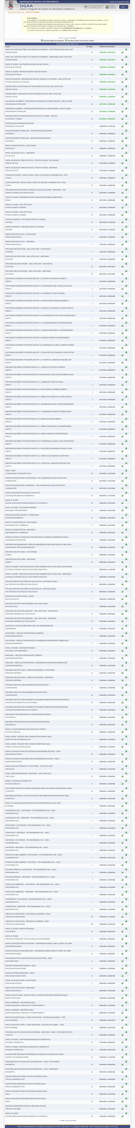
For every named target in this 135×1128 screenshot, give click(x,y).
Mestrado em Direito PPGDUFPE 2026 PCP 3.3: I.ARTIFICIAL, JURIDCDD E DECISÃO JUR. (37, 463)
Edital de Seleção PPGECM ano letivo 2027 (22, 493)
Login (123, 7)
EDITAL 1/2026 (10, 470)
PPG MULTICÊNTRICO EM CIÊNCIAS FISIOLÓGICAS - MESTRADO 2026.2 (30, 589)
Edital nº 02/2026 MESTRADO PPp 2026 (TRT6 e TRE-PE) (25, 729)
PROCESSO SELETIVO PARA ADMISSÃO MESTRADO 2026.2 (26, 692)
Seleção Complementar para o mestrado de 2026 (25, 1106)
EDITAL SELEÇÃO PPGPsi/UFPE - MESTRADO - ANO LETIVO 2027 (28, 773)
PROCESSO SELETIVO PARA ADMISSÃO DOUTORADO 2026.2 (27, 685)
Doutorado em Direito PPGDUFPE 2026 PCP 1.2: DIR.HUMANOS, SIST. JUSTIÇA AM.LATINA (38, 286)
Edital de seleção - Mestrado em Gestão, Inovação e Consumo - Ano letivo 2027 (38, 79)
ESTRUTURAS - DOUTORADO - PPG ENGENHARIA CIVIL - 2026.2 (28, 825)
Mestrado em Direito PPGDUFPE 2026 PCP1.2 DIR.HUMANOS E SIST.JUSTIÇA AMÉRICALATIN (39, 374)
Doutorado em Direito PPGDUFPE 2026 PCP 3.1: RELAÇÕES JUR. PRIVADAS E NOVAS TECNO (39, 352)
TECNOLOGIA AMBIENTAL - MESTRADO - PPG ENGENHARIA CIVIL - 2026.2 (31, 892)
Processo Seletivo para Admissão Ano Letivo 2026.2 (26, 603)
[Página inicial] (49, 7)
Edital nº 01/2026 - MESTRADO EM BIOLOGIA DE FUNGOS (26, 71)
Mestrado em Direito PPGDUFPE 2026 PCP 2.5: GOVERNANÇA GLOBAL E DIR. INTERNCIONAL (39, 441)
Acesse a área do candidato (67, 38)
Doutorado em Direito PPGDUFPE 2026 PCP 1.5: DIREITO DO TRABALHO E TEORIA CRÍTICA (39, 308)
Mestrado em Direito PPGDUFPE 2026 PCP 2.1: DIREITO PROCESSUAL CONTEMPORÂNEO (38, 426)
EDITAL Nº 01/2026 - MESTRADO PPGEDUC (20, 648)
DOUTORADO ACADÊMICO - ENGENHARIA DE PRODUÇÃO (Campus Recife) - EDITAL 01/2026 (38, 101)
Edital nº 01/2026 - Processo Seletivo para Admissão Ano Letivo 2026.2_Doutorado (38, 566)
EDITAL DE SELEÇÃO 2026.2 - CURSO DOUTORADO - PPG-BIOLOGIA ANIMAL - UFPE (35, 1017)
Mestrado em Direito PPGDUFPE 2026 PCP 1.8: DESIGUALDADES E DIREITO (33, 419)
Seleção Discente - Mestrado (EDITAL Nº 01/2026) (24, 227)
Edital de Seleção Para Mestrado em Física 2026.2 (25, 1098)
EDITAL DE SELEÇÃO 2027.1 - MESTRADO (20, 153)
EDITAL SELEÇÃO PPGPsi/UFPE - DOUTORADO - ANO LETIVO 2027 (29, 766)
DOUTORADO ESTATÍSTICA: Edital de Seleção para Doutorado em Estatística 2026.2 (38, 788)
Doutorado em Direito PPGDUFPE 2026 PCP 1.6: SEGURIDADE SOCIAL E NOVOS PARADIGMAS (40, 315)
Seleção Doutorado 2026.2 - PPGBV (19, 596)
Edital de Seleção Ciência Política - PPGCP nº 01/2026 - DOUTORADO (32, 160)
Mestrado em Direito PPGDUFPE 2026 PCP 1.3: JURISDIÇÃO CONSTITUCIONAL (34, 382)
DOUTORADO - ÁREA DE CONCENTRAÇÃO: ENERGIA (24, 633)
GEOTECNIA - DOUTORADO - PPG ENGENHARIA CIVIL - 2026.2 (27, 840)
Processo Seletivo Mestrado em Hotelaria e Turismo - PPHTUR (31, 116)
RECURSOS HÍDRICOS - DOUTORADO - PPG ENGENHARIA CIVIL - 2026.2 (30, 869)
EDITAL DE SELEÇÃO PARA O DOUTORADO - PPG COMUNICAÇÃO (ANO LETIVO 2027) (35, 478)
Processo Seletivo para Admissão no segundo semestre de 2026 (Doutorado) (37, 699)
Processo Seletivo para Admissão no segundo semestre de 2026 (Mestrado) (36, 707)
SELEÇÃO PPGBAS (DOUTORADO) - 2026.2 (20, 965)
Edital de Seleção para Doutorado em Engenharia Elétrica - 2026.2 (33, 751)
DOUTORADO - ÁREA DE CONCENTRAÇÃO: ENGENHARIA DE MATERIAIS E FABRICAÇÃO (37, 640)
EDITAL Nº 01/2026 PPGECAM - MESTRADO (20, 529)
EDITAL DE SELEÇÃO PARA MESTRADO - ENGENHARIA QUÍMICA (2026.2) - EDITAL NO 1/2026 (38, 951)
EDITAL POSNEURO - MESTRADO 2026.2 (19, 1010)
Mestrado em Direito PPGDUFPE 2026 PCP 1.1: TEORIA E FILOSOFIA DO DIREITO (35, 367)
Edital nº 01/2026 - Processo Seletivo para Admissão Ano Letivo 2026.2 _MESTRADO (38, 574)
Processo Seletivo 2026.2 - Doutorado (21, 552)
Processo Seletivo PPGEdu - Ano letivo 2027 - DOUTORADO (28, 264)
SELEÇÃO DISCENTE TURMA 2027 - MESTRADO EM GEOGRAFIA (28, 138)
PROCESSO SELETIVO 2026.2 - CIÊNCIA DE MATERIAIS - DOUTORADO (30, 670)
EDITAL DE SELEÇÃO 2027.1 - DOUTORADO (20, 145)
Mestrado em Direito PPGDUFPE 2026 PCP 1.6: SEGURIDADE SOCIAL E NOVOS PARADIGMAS (39, 404)
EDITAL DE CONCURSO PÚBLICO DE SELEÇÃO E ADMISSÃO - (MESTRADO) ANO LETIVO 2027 (38, 57)
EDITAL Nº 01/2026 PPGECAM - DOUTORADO (21, 522)
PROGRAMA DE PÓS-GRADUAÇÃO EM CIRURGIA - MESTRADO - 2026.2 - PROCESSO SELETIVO (39, 1032)
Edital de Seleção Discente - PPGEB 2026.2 (22, 515)
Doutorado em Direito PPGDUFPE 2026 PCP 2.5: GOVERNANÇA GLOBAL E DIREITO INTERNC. (40, 345)
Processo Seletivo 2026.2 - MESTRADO (20, 559)
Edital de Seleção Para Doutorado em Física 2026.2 (26, 1091)
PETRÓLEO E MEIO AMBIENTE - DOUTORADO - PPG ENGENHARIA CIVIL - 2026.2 (33, 855)
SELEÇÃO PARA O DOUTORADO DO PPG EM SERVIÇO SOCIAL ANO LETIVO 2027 (34, 86)
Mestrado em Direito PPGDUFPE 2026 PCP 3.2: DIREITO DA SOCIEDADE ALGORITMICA (37, 456)
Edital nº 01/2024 (11, 1113)
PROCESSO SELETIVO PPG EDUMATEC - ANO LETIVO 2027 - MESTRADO (30, 618)
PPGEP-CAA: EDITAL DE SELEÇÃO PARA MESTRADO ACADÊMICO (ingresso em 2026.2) (37, 537)
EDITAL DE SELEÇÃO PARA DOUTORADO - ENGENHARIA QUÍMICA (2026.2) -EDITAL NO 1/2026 (38, 943)
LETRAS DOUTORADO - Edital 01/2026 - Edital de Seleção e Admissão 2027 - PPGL (36, 175)
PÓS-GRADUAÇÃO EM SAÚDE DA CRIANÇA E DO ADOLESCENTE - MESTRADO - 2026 (35, 190)
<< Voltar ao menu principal (67, 1120)
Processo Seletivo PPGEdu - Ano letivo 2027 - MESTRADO (28, 271)
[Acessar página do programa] (126, 50)
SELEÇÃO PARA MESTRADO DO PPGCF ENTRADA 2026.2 (25, 1084)
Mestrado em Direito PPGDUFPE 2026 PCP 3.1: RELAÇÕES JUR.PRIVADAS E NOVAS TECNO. (39, 448)
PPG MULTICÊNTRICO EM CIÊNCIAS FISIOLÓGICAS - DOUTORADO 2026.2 (31, 581)
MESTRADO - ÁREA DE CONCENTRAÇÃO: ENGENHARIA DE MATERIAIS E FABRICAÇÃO (36, 662)
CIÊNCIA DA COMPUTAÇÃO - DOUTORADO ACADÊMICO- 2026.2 (27, 914)
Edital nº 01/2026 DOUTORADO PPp (18, 781)
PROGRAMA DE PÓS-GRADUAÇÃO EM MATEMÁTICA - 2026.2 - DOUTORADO (32, 1061)
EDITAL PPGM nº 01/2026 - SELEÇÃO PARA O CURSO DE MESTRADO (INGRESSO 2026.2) (36, 995)
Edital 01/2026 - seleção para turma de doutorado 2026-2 (28, 736)
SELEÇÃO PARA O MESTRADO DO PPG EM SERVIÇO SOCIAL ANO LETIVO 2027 (33, 94)
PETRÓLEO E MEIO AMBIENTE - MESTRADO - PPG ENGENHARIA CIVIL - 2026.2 (33, 862)
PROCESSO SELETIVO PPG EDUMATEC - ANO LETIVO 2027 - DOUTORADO (31, 611)
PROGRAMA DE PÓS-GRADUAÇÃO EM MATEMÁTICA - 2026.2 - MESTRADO (31, 1069)
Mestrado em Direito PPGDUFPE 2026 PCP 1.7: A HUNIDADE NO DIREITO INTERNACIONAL (38, 411)
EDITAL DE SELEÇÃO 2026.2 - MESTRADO (20, 988)
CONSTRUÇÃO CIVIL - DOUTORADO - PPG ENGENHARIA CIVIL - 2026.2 (30, 810)
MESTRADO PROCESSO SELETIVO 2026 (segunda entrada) (27, 722)
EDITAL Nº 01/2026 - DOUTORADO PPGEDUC (21, 507)
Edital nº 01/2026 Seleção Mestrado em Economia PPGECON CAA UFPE (33, 803)
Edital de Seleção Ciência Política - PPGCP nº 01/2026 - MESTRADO (31, 167)
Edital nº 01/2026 (11, 500)
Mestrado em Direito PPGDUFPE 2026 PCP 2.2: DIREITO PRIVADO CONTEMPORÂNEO (36, 433)
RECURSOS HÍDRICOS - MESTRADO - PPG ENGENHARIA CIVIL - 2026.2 (30, 877)
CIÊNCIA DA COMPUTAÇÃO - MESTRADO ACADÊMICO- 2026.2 (27, 921)
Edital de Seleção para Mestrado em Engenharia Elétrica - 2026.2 (32, 759)
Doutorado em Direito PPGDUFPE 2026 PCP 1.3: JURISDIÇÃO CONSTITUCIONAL (35, 293)
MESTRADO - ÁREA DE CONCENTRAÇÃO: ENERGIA (23, 655)
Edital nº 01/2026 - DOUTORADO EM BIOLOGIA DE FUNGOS (27, 64)
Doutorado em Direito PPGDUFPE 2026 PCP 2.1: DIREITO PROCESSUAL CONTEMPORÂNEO (39, 330)
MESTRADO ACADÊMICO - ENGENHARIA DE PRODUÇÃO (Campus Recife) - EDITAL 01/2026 (38, 108)
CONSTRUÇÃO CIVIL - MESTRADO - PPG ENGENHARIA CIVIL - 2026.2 (29, 818)
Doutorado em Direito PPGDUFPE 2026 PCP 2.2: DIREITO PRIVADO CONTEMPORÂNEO (37, 337)
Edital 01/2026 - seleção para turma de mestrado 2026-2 (27, 744)
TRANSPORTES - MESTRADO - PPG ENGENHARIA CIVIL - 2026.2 (27, 906)
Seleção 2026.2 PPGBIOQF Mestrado (19, 123)
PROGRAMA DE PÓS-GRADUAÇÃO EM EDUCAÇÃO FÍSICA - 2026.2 (28, 958)
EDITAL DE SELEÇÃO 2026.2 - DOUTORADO (20, 980)
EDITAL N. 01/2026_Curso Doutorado (19, 928)
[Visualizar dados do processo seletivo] (122, 53)
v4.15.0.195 (114, 1126)
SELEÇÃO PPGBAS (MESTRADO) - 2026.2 (19, 973)
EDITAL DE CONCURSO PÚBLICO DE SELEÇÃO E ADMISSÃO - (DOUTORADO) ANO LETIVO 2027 (39, 49)
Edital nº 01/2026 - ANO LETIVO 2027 (18, 204)
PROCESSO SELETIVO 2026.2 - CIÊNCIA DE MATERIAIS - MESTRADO (29, 677)
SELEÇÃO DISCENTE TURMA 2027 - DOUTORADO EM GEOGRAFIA (28, 131)
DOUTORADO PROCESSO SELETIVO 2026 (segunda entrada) (28, 714)
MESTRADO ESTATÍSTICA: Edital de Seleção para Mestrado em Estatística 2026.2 (37, 795)
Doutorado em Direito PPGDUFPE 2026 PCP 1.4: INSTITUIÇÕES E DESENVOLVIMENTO (37, 300)
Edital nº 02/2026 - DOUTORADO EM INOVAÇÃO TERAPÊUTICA (27, 1039)
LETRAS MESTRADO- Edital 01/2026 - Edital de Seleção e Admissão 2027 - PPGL (35, 182)
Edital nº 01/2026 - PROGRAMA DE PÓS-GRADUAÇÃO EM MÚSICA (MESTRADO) (33, 197)
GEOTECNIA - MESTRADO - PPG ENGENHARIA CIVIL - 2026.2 (26, 847)
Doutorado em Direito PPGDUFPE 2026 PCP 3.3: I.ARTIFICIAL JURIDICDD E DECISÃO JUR (38, 360)
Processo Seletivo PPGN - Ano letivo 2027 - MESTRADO (27, 256)
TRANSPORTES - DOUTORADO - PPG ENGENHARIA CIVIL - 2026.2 (28, 899)
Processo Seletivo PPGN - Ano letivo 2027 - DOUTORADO (27, 249)
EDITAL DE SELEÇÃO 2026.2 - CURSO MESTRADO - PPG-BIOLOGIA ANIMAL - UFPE (34, 1024)
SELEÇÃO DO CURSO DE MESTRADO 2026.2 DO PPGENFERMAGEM (29, 626)
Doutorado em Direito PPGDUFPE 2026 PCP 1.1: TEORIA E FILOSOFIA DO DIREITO (36, 278)
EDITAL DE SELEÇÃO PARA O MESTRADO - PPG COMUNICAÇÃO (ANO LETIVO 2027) (35, 485)
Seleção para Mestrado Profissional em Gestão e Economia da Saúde (34, 1054)
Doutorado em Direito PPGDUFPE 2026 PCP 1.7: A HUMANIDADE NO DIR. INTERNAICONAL (38, 323)
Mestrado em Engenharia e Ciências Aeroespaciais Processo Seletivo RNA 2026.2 (38, 544)
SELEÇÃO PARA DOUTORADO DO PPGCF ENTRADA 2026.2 (26, 1076)
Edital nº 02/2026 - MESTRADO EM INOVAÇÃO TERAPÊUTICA (27, 1047)
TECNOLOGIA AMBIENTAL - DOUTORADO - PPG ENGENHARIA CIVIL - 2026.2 (32, 884)
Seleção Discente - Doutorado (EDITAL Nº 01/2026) (25, 219)
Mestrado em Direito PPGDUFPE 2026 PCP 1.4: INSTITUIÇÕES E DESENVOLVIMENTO (36, 389)
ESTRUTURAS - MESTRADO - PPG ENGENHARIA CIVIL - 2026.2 (27, 832)
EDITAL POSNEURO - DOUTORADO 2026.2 (20, 1002)
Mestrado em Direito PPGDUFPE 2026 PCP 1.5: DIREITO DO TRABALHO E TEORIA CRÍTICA (38, 397)
